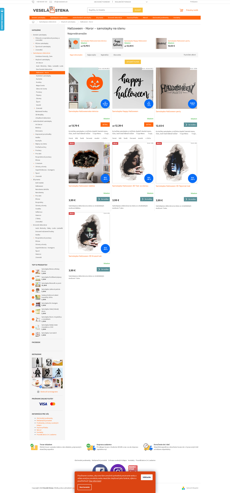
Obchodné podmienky (102, 2)
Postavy (39, 92)
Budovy (38, 127)
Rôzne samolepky (41, 43)
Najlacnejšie (91, 55)
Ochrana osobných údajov (117, 460)
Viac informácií (95, 481)
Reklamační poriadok (123, 2)
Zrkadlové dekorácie (43, 118)
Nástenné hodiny (41, 111)
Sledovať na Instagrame (49, 392)
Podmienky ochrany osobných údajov (47, 424)
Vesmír (38, 105)
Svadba (38, 209)
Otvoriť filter (133, 62)
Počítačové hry (40, 147)
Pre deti (38, 154)
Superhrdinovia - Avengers (45, 170)
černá (71, 138)
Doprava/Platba (42, 427)
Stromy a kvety (40, 166)
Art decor (39, 63)
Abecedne (117, 55)
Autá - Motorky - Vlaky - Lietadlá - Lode (49, 66)
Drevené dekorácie (40, 225)
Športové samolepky (43, 46)
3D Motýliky (39, 115)
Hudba (37, 137)
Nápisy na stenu (41, 144)
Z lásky (38, 218)
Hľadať (138, 10)
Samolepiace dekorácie (41, 53)
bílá (76, 138)
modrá (97, 138)
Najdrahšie (105, 55)
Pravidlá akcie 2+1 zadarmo (46, 434)
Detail (105, 124)
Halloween (39, 186)
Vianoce (38, 215)
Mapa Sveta (40, 85)
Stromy (38, 98)
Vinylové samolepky (42, 59)
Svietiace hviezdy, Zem (43, 56)
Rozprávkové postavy (43, 157)
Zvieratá (39, 108)
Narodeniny (39, 192)
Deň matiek (39, 183)
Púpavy (38, 95)
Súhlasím (147, 477)
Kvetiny (39, 82)
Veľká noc (38, 212)
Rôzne (37, 160)
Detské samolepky (40, 35)
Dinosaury (39, 131)
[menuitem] (38, 18)
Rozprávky (39, 202)
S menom (38, 163)
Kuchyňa (39, 79)
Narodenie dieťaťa (42, 189)
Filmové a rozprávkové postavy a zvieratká (47, 39)
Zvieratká (38, 50)
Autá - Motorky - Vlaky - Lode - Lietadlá (49, 228)
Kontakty (40, 432)
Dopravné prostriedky (43, 134)
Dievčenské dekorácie (44, 69)
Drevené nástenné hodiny (44, 231)
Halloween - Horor (42, 72)
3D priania (36, 179)
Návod (39, 430)
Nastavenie (85, 487)
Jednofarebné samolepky (42, 121)
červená (89, 138)
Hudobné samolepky (43, 76)
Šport (38, 102)
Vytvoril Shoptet (192, 488)
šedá (82, 138)
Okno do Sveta (41, 89)
